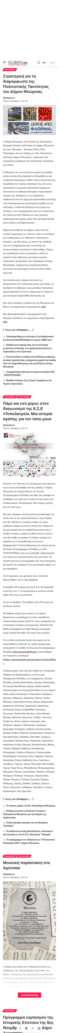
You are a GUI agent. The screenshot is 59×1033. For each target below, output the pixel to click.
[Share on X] (26, 1028)
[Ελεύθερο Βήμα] (17, 62)
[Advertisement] (29, 29)
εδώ (43, 306)
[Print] (39, 1028)
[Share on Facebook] (20, 1028)
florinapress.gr (9, 98)
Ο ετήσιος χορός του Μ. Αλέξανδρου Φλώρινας (31, 805)
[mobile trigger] (5, 62)
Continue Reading (29, 995)
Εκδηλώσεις (10, 397)
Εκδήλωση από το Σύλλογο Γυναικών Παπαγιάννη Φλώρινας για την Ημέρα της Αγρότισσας (24, 814)
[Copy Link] (32, 1028)
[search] (38, 62)
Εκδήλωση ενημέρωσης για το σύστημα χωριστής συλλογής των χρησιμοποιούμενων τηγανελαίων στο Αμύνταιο (27, 348)
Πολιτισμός (10, 70)
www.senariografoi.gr (24, 651)
